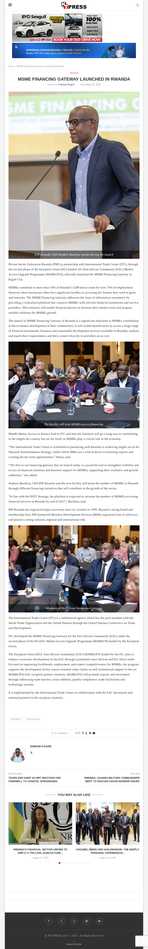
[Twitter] (61, 921)
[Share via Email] (94, 733)
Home (11, 66)
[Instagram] (74, 921)
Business (15, 719)
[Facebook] (48, 921)
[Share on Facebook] (83, 733)
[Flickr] (86, 921)
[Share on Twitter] (86, 733)
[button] (13, 833)
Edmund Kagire (66, 84)
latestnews (32, 719)
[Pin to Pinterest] (90, 733)
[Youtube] (99, 921)
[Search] (138, 5)
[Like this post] (78, 733)
